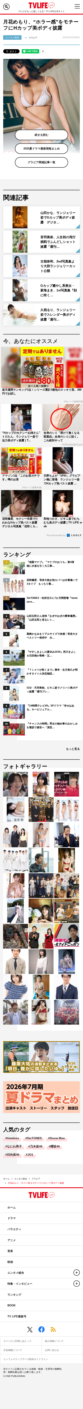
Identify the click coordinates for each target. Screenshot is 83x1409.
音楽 (10, 1251)
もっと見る (73, 748)
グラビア (36, 1179)
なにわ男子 (14, 1146)
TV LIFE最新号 (16, 1316)
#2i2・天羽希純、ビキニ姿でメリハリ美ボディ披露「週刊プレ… (52, 689)
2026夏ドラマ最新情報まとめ (41, 148)
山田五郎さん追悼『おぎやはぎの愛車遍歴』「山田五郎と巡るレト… (52, 617)
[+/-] (76, 1272)
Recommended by (56, 535)
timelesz (13, 1138)
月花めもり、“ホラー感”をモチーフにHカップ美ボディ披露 (36, 1183)
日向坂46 (13, 1154)
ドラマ (11, 1218)
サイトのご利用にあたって (17, 1341)
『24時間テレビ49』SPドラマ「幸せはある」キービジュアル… (50, 707)
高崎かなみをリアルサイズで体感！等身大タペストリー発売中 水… (52, 635)
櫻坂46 (55, 1146)
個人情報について (54, 1341)
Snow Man (57, 1138)
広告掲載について (12, 1350)
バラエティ (14, 1229)
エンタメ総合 (20, 1179)
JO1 (30, 1154)
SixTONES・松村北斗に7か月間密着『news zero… (52, 599)
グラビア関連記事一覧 (41, 162)
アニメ (11, 1240)
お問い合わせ (52, 1350)
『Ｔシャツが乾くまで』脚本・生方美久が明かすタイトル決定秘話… (52, 671)
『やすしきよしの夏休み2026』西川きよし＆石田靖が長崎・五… (51, 653)
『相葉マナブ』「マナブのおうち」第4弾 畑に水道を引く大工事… (52, 564)
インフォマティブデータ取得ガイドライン (25, 1359)
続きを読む (42, 134)
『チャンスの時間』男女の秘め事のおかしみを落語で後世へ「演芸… (52, 725)
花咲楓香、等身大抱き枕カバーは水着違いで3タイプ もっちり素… (52, 582)
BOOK (11, 1305)
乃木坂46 (36, 1146)
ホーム (6, 1179)
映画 (10, 1262)
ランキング (14, 1294)
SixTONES (34, 1138)
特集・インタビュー (19, 1283)
